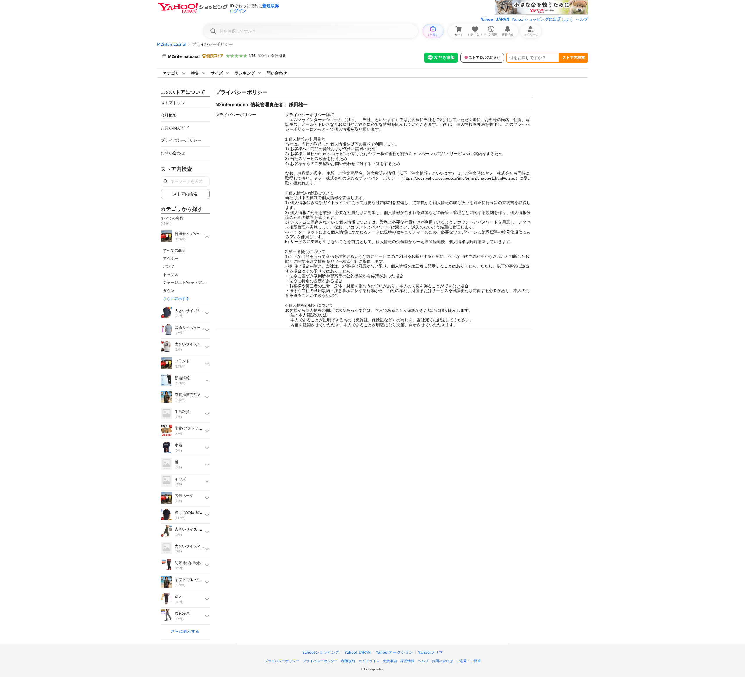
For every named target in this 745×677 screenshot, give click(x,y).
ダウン (168, 290)
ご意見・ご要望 (468, 661)
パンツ (168, 266)
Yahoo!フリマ (430, 652)
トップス (170, 274)
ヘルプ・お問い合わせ (435, 661)
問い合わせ (277, 73)
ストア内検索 (573, 57)
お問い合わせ (173, 152)
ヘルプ (582, 19)
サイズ (217, 73)
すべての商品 (174, 250)
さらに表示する (176, 299)
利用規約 (348, 661)
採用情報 (407, 661)
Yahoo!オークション (394, 652)
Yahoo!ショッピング (320, 652)
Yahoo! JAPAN (495, 19)
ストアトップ (173, 102)
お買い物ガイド (175, 127)
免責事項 (390, 661)
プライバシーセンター (320, 661)
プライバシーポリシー (181, 140)
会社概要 (278, 56)
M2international (171, 44)
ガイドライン (369, 661)
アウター (170, 258)
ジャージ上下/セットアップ (186, 282)
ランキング (245, 73)
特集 (195, 73)
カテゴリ (171, 73)
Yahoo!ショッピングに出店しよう (542, 19)
